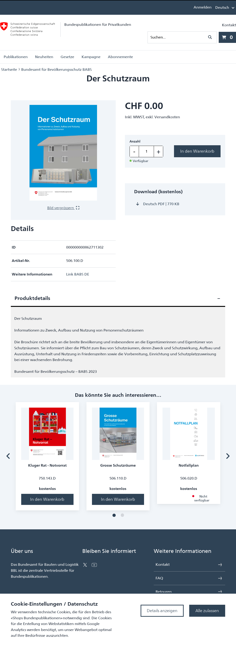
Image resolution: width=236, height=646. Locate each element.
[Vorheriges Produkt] (8, 456)
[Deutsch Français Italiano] (224, 7)
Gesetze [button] (67, 57)
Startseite (9, 69)
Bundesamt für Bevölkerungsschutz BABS (56, 69)
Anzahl (135, 141)
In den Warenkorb (197, 151)
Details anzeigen (162, 610)
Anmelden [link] (203, 7)
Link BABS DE (77, 274)
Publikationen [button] (16, 57)
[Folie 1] (114, 515)
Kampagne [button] (91, 57)
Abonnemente (120, 57)
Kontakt (229, 25)
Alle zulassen (207, 610)
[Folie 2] (122, 515)
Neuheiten (44, 57)
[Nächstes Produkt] (227, 456)
